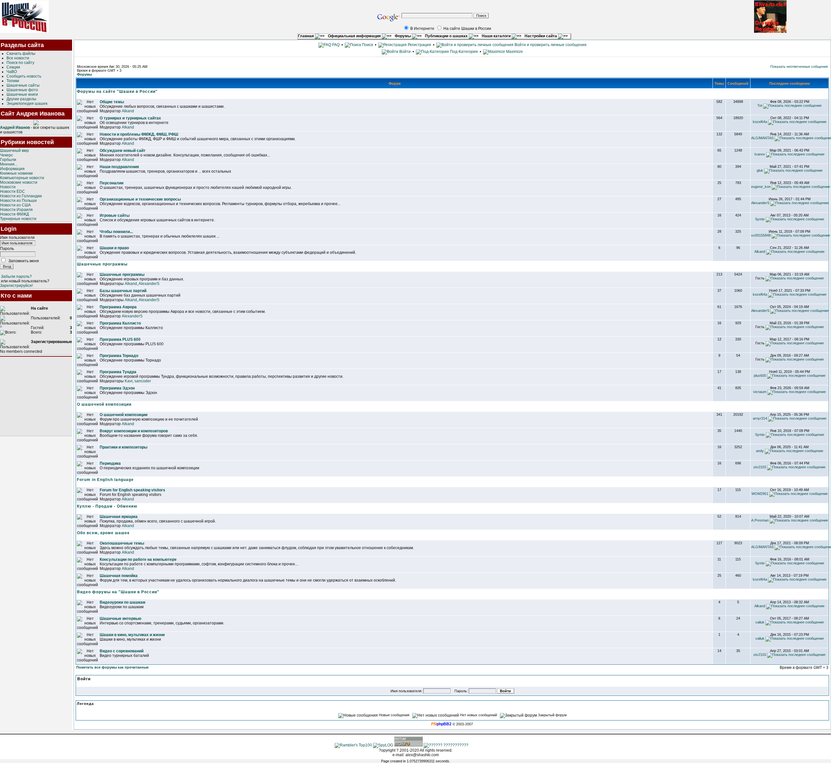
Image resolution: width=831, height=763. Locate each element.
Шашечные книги (22, 94)
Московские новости (18, 182)
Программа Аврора (118, 307)
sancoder (142, 381)
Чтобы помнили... (116, 231)
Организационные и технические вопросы (140, 199)
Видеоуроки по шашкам (122, 602)
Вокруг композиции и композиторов (134, 431)
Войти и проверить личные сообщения (550, 45)
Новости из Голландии (21, 196)
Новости (8, 187)
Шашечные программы (102, 264)
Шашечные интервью (120, 618)
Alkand (128, 111)
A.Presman (760, 520)
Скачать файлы (20, 53)
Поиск (367, 45)
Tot (759, 105)
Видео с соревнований (121, 651)
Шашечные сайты (23, 85)
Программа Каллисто (120, 323)
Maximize (514, 51)
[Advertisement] (36, 396)
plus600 (760, 375)
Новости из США (15, 205)
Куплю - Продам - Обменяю (107, 506)
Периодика (110, 463)
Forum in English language (105, 479)
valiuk (759, 622)
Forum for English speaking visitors (132, 490)
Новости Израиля (16, 209)
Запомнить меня (23, 261)
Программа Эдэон (117, 388)
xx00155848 (761, 235)
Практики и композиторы (123, 447)
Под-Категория (463, 51)
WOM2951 (759, 494)
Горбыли (8, 159)
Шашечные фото (22, 90)
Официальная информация (355, 36)
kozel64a (760, 122)
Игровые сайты (115, 215)
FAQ (335, 45)
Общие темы (112, 102)
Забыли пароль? (16, 276)
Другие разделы (21, 99)
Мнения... (9, 164)
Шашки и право (114, 248)
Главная (306, 36)
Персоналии (111, 183)
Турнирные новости (18, 218)
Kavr (128, 381)
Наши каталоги (497, 36)
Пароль (7, 248)
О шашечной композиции (104, 404)
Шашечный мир (14, 150)
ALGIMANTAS (762, 138)
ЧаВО (11, 71)
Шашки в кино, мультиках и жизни (132, 635)
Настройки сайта (541, 36)
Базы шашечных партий (123, 291)
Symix (760, 219)
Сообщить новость (23, 76)
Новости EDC (12, 191)
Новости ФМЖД (14, 214)
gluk (760, 170)
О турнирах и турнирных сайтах (130, 118)
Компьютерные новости (22, 178)
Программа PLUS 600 (120, 339)
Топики (12, 81)
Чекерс (6, 155)
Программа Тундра (118, 372)
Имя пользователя (17, 237)
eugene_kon (761, 187)
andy (760, 451)
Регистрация (419, 45)
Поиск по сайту (20, 62)
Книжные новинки (16, 173)
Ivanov (759, 154)
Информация (12, 168)
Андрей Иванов (15, 127)
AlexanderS (760, 203)
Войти (405, 51)
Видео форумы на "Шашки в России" (118, 592)
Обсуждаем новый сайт (122, 150)
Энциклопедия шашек (26, 103)
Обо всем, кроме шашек (103, 533)
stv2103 (759, 467)
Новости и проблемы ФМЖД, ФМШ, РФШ (139, 134)
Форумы (403, 36)
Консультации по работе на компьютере (138, 559)
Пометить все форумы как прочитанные (112, 667)
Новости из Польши (18, 200)
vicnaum (759, 392)
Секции (13, 67)
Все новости (17, 58)
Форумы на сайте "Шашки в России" (117, 91)
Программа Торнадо (119, 355)
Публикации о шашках (447, 36)
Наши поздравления (119, 167)
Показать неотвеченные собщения (799, 66)
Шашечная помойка (119, 575)
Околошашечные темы (122, 543)
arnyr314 (760, 418)
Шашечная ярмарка (119, 516)
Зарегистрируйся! (16, 285)
